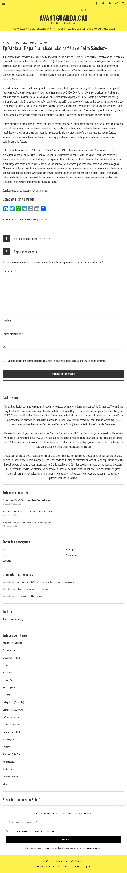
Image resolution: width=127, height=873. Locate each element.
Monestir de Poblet (11, 731)
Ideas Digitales (9, 687)
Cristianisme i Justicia (12, 657)
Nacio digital (8, 739)
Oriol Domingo (9, 43)
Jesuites (6, 694)
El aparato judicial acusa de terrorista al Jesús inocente (27, 511)
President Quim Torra (12, 754)
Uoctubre (7, 560)
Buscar (122, 3)
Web (5, 347)
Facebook (95, 3)
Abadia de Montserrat (12, 642)
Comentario (9, 271)
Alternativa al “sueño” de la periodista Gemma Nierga (26, 500)
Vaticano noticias (10, 776)
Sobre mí (39, 866)
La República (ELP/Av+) (13, 709)
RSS (109, 3)
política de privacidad (64, 848)
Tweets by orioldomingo (13, 619)
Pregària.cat (8, 746)
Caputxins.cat (9, 650)
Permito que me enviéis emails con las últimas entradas (31, 831)
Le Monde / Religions (12, 724)
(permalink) (42, 219)
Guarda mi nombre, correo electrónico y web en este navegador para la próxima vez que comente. (57, 361)
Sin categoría (72, 555)
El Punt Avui (8, 679)
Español (88, 866)
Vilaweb (6, 783)
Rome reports (9, 761)
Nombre (7, 320)
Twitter (102, 3)
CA (82, 9)
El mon (6, 665)
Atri (4, 549)
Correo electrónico (13, 334)
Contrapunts (71, 549)
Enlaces (52, 866)
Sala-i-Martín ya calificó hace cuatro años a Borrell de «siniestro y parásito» (45, 582)
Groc (37, 43)
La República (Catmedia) (13, 702)
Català (76, 866)
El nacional (8, 672)
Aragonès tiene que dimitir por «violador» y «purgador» (27, 522)
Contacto (64, 866)
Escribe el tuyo (45, 238)
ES (86, 9)
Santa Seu (7, 769)
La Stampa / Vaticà (11, 717)
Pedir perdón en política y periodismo (33, 589)
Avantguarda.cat (63, 17)
